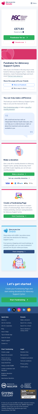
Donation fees (24, 352)
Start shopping (18, 251)
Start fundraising (18, 216)
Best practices (24, 355)
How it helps (5, 331)
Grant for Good (5, 337)
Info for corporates (6, 326)
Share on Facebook (20, 85)
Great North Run (6, 362)
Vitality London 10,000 (7, 365)
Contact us (4, 343)
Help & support (5, 340)
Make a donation (18, 174)
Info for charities (6, 323)
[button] (23, 32)
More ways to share (20, 88)
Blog (2, 328)
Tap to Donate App (6, 334)
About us (3, 320)
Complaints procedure (26, 358)
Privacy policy (24, 364)
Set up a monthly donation (18, 178)
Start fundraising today (11, 107)
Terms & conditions (25, 361)
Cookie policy (24, 366)
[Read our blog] (29, 311)
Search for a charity (26, 323)
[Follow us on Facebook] (9, 311)
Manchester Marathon (7, 378)
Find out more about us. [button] (15, 76)
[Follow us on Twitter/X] (14, 311)
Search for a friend (25, 326)
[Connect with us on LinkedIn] (24, 311)
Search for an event (7, 355)
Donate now (19, 42)
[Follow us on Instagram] (19, 311)
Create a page (5, 352)
